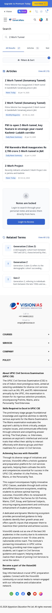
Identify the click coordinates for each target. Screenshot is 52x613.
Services (26, 342)
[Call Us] (36, 11)
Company (26, 351)
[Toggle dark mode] (30, 11)
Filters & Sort (35, 59)
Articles (32, 48)
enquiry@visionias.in (26, 322)
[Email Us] (41, 11)
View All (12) (43, 237)
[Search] (35, 19)
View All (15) (43, 71)
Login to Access (26, 221)
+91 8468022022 (26, 316)
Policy (26, 360)
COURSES (26, 334)
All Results (13, 48)
